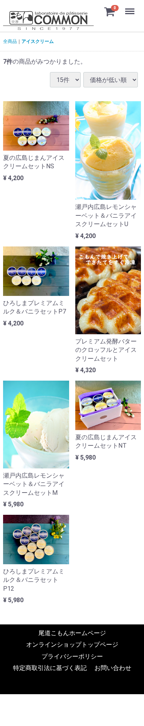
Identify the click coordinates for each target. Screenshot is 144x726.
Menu (130, 7)
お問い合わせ (112, 668)
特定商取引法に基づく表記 (50, 668)
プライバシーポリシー (72, 656)
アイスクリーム (38, 41)
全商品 (10, 41)
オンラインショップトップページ (72, 645)
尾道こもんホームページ (72, 633)
